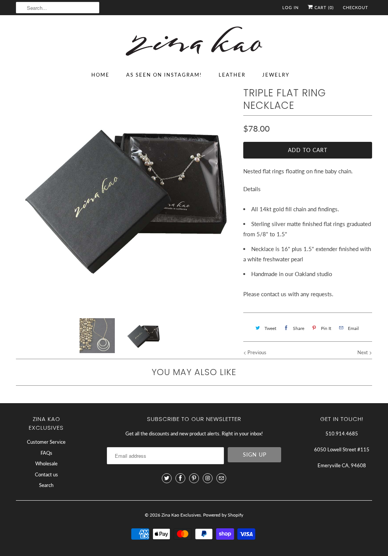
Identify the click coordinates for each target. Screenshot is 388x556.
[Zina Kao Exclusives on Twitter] (167, 478)
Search (46, 485)
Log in (290, 7)
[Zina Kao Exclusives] (194, 42)
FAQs (46, 453)
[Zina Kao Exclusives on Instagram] (208, 478)
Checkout (355, 7)
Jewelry (275, 75)
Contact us (46, 474)
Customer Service (46, 442)
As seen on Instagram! (164, 75)
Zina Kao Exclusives (181, 515)
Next (363, 352)
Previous (256, 352)
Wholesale (46, 463)
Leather (232, 75)
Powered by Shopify (223, 515)
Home (100, 75)
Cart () (323, 7)
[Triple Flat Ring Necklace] (126, 197)
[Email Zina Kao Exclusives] (221, 478)
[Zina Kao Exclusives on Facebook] (180, 478)
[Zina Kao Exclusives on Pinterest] (194, 478)
